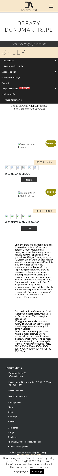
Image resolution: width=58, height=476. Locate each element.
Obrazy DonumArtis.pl (29, 26)
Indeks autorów (8, 94)
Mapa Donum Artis (13, 100)
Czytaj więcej (21, 471)
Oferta (10, 407)
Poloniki (5, 83)
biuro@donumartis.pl (18, 396)
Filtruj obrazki (8, 60)
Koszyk (11, 432)
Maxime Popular (9, 72)
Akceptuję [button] (37, 471)
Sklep (10, 412)
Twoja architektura (16, 88)
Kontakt (46, 324)
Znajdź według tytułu (13, 66)
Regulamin (12, 437)
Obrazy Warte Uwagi (11, 77)
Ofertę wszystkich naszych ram (30, 335)
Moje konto (13, 428)
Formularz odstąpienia (18, 446)
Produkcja (12, 416)
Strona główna (19, 105)
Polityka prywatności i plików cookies (24, 442)
